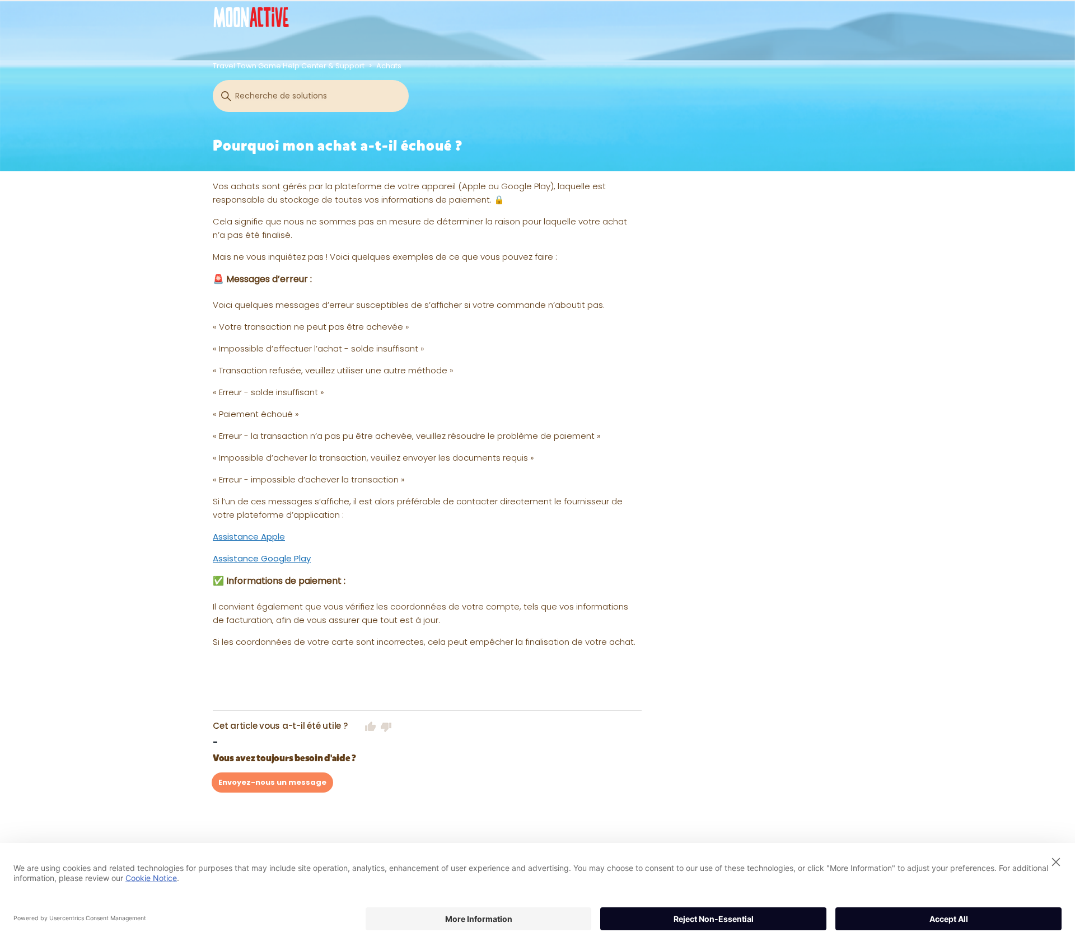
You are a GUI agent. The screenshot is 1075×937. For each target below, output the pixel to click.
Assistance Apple (249, 536)
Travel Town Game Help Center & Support (288, 65)
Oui (370, 726)
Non (386, 726)
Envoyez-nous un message (272, 782)
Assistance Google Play (262, 558)
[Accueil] (251, 17)
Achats (388, 65)
